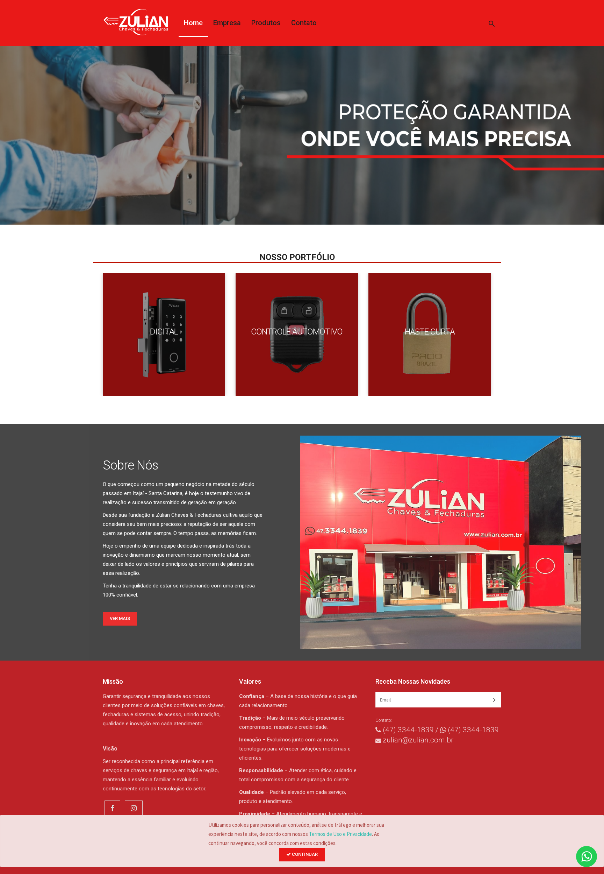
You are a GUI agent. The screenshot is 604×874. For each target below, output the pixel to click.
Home (193, 23)
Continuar (304, 854)
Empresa (227, 23)
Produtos (266, 23)
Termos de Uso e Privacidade (340, 834)
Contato (304, 23)
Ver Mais (120, 618)
